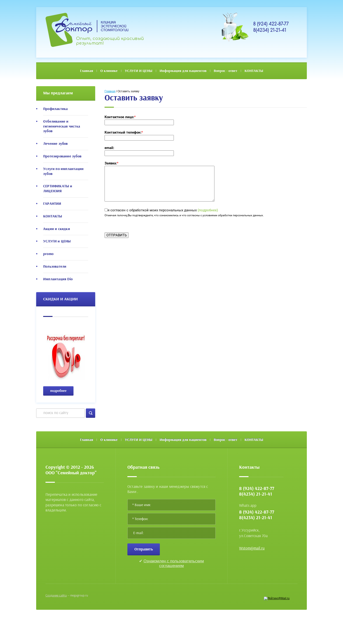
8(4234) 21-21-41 (269, 30)
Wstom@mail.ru (252, 548)
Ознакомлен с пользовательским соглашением (174, 563)
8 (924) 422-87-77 (271, 23)
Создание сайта (56, 595)
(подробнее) (208, 210)
